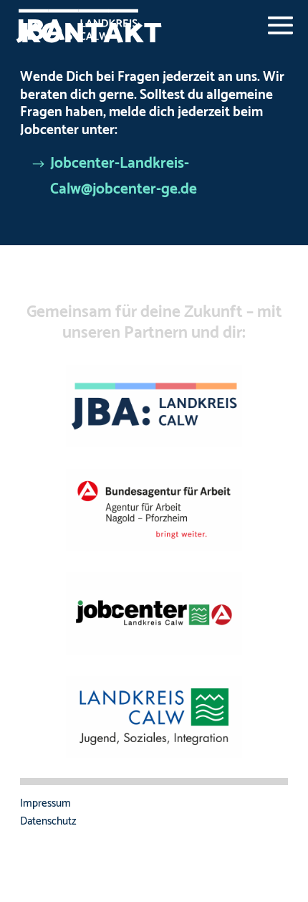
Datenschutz (48, 821)
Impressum (45, 803)
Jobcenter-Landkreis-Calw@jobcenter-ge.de (123, 176)
